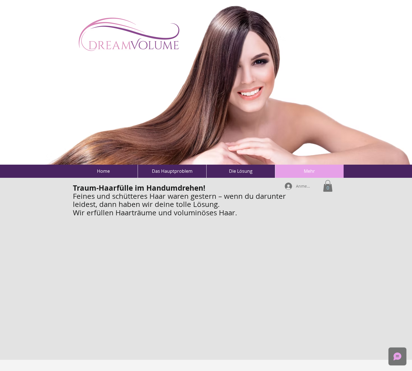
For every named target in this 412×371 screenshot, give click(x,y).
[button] (328, 186)
